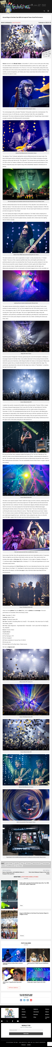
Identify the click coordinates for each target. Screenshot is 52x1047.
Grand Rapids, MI (18, 561)
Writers (47, 1014)
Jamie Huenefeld (16, 22)
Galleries (36, 1009)
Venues (47, 1009)
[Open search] (44, 11)
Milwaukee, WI (17, 559)
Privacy (23, 1044)
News (21, 905)
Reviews (3, 865)
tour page (21, 570)
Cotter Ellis (16, 863)
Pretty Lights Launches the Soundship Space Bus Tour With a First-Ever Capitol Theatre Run (34, 883)
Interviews (36, 1012)
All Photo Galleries (13, 987)
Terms (29, 1044)
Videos (47, 1012)
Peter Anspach (46, 863)
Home (23, 1009)
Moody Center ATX (37, 863)
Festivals (24, 1017)
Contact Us (47, 1018)
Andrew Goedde (8, 863)
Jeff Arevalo (28, 863)
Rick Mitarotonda (10, 865)
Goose (22, 863)
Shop (35, 1017)
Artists (23, 1014)
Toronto (38, 559)
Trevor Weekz (19, 865)
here (21, 568)
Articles (24, 1012)
